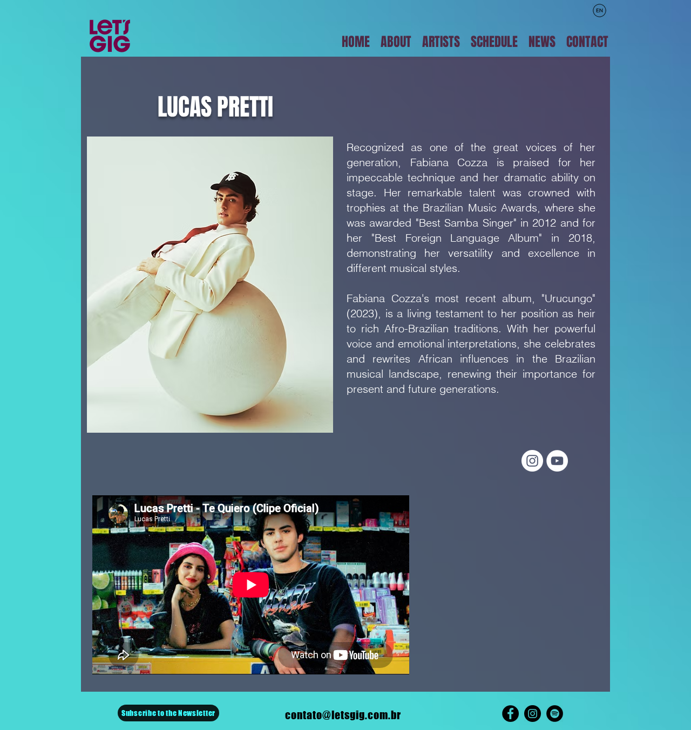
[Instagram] (532, 713)
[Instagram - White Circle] (532, 461)
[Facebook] (510, 713)
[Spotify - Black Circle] (554, 713)
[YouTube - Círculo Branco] (557, 461)
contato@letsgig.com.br (343, 714)
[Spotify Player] (513, 584)
